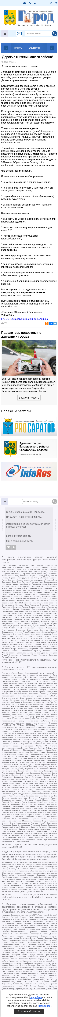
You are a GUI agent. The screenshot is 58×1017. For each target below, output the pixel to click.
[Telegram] (55, 323)
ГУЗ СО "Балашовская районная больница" (24, 319)
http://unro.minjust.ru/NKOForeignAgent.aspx (35, 844)
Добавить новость (29, 398)
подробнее (36, 997)
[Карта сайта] (35, 3)
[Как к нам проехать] (24, 3)
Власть (18, 47)
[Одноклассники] (46, 323)
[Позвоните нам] (30, 3)
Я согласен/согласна (29, 1011)
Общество (34, 47)
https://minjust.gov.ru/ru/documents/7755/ (36, 660)
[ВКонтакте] (51, 323)
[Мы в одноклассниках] (56, 3)
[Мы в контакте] (51, 3)
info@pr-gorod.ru (22, 535)
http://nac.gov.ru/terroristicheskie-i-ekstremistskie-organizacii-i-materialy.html (29, 895)
